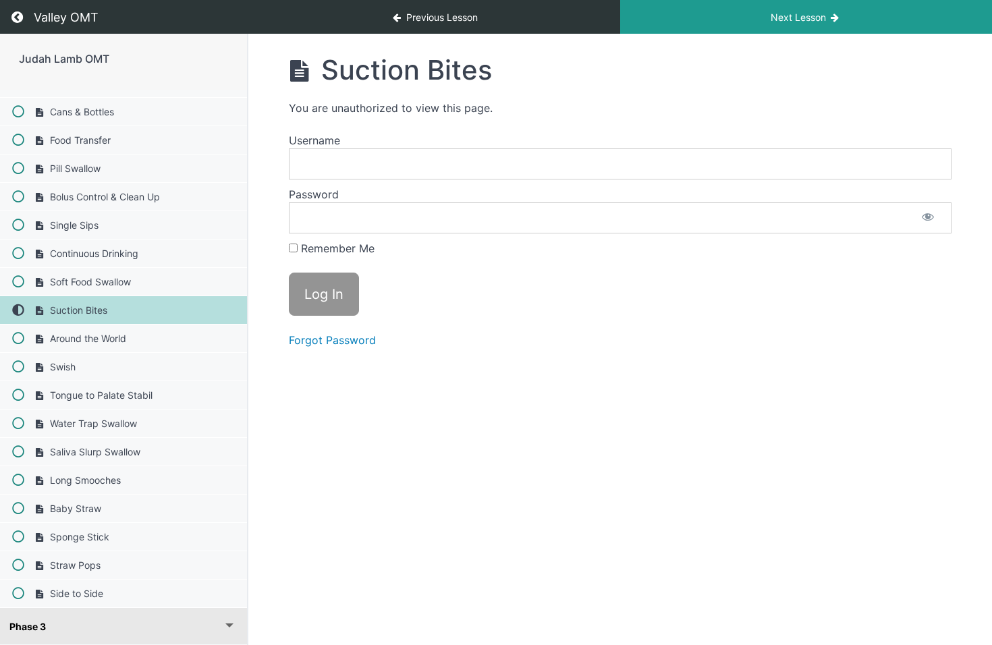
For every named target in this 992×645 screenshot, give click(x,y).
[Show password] (928, 217)
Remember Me (336, 248)
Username (314, 140)
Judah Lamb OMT (64, 58)
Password (314, 194)
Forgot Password (332, 340)
